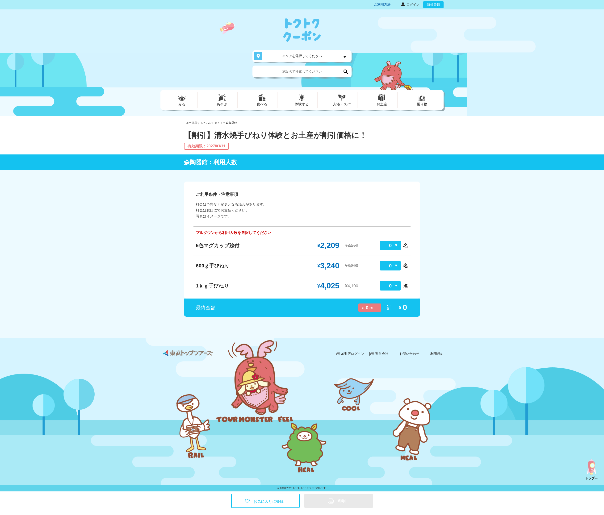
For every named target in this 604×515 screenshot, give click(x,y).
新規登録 (433, 5)
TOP (187, 123)
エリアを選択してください (302, 56)
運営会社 (381, 354)
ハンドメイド (214, 123)
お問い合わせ (409, 354)
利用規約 (437, 354)
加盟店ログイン (352, 354)
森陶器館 (231, 123)
